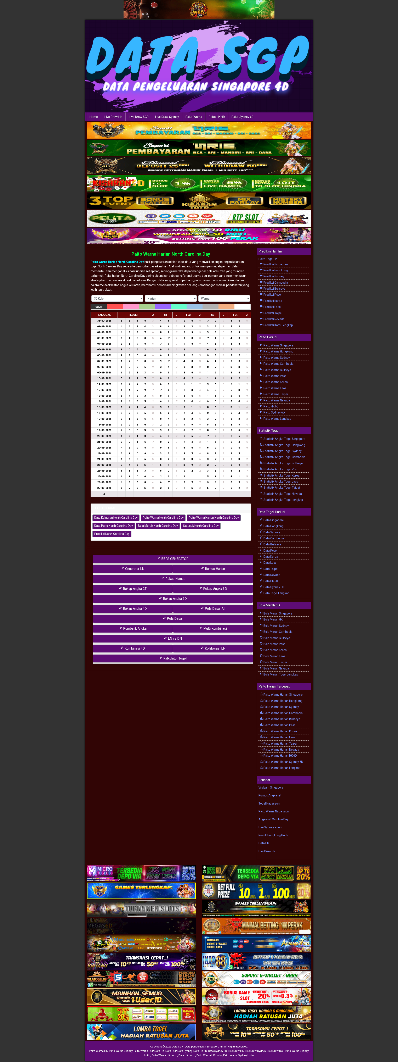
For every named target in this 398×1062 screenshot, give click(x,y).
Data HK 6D (270, 581)
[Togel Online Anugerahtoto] (256, 944)
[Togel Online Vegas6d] (141, 926)
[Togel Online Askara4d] (141, 944)
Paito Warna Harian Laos (279, 737)
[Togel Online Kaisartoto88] (141, 1014)
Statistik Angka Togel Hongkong (284, 445)
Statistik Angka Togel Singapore (284, 438)
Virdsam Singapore (271, 787)
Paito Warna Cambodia (278, 363)
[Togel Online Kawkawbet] (141, 908)
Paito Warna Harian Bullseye (281, 719)
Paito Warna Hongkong (278, 351)
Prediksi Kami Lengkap (278, 325)
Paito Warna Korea (275, 382)
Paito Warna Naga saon (273, 811)
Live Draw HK (113, 117)
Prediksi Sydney (273, 276)
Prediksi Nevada (273, 319)
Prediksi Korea (272, 300)
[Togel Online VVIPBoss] (199, 130)
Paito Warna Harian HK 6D (280, 755)
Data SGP (170, 1050)
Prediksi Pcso (272, 294)
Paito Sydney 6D (243, 117)
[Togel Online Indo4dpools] (141, 1032)
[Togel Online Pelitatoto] (199, 218)
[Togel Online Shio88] (256, 1014)
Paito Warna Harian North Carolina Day (170, 254)
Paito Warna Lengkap (277, 418)
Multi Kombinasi (215, 628)
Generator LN (134, 569)
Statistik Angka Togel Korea (281, 475)
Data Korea (270, 556)
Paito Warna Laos (274, 388)
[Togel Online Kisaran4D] (199, 183)
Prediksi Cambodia (275, 282)
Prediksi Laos (272, 306)
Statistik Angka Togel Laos (280, 481)
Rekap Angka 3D (214, 589)
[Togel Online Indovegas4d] (256, 1032)
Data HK (263, 843)
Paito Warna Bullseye (277, 370)
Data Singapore (273, 520)
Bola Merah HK (273, 619)
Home (94, 117)
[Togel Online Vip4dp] (256, 908)
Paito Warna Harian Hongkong (282, 700)
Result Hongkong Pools (273, 835)
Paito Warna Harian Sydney (281, 706)
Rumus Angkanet (269, 795)
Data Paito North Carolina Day (113, 525)
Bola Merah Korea (275, 650)
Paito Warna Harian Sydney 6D (283, 761)
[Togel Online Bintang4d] (141, 961)
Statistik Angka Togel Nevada (282, 493)
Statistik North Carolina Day (201, 525)
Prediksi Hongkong (275, 270)
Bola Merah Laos (274, 656)
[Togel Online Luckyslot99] (256, 891)
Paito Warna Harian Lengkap (281, 767)
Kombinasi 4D (134, 648)
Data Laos (270, 562)
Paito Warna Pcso (274, 376)
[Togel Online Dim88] (199, 148)
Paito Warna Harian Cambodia (283, 713)
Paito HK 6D (217, 117)
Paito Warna (194, 117)
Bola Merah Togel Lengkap (280, 674)
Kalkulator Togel (175, 658)
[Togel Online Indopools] (256, 997)
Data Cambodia (273, 538)
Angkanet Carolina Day (273, 819)
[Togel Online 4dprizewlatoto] (141, 997)
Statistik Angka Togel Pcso (280, 469)
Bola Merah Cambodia (277, 631)
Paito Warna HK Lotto (164, 1055)
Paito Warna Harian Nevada (281, 749)
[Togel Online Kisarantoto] (199, 201)
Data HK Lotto (186, 1055)
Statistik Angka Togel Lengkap (283, 499)
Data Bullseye (272, 544)
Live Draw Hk (266, 851)
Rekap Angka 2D (174, 599)
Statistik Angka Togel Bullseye (283, 463)
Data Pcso (270, 550)
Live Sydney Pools (270, 827)
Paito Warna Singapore (278, 345)
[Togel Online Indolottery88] (256, 961)
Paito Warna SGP (143, 1050)
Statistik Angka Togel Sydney (282, 451)
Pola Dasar (174, 619)
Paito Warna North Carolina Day (163, 517)
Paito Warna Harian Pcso (279, 725)
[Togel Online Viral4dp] (199, 236)
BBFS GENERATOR (174, 559)
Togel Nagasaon (269, 803)
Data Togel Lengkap (276, 593)
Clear (98, 307)
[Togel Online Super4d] (199, 165)
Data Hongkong (273, 526)
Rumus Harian (214, 569)
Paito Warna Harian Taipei (280, 743)
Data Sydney (271, 532)
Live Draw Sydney (167, 117)
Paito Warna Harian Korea (280, 731)
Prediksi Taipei (272, 313)
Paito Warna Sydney (276, 357)
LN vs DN (174, 638)
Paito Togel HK (267, 259)
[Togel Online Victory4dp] (141, 891)
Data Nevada (271, 575)
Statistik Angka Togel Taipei (281, 487)
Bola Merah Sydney (276, 625)
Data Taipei (270, 569)
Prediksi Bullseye (274, 288)
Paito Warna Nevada (276, 400)
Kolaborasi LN (214, 648)
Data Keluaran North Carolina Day (116, 517)
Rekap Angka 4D (134, 609)
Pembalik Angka (134, 628)
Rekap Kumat (174, 579)
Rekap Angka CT (134, 589)
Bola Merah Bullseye (276, 638)
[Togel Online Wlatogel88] (141, 979)
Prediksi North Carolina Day (112, 533)
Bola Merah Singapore (277, 613)
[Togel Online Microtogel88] (141, 873)
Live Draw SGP (139, 117)
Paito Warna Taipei (275, 394)
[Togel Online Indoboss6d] (256, 873)
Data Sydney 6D (273, 587)
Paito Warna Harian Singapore (283, 694)
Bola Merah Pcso (274, 644)
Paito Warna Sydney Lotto (238, 1055)
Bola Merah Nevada (276, 668)
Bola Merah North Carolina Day (158, 525)
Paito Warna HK (98, 1050)
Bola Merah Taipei (275, 662)
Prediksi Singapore (275, 264)
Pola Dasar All (214, 609)
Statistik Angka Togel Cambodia (284, 457)
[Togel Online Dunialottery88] (256, 926)
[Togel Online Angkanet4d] (256, 979)
